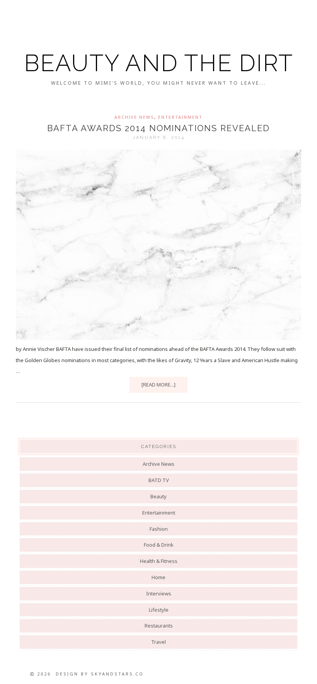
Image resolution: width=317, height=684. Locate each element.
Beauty (158, 496)
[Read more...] (158, 384)
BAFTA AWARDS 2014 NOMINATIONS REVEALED (158, 128)
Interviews (158, 593)
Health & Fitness (158, 560)
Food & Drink (159, 544)
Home (158, 577)
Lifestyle (159, 609)
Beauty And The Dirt (158, 63)
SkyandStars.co (117, 674)
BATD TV (158, 480)
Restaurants (159, 625)
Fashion (159, 528)
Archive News (134, 117)
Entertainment (180, 117)
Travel (158, 641)
